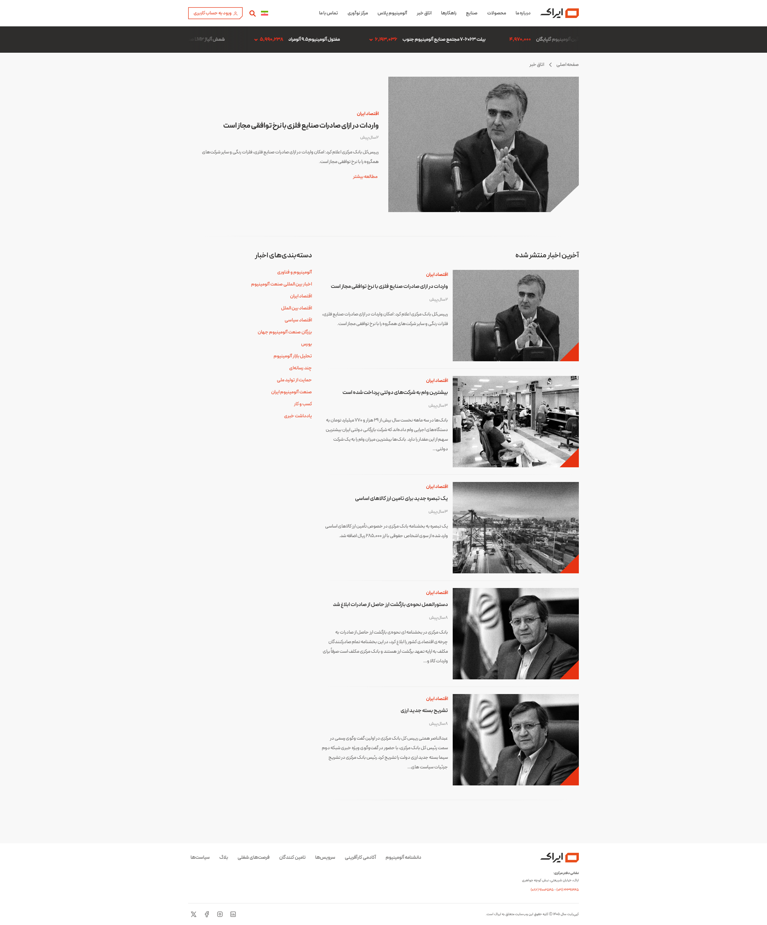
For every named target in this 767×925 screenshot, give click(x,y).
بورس (306, 344)
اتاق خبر (424, 13)
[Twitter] (193, 914)
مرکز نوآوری (358, 13)
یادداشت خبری (298, 416)
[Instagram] (220, 914)
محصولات (496, 13)
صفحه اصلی (567, 64)
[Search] (252, 13)
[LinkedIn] (233, 914)
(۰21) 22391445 (567, 890)
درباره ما (523, 13)
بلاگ (223, 857)
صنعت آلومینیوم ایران (291, 392)
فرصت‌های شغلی (254, 857)
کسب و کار (303, 404)
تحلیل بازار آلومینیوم (293, 356)
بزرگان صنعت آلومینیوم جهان (285, 332)
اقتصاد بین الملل (296, 308)
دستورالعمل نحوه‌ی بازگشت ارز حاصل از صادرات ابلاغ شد (390, 605)
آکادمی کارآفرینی (360, 857)
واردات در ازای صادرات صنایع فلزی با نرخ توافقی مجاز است (301, 125)
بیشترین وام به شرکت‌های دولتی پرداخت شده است (395, 393)
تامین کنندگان (292, 857)
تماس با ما (328, 13)
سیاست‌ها (200, 857)
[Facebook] (206, 914)
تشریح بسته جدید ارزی (424, 711)
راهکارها (448, 13)
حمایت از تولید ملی (294, 380)
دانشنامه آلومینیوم (403, 857)
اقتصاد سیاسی (298, 320)
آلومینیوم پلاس (392, 13)
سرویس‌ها (325, 857)
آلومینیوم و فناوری (294, 272)
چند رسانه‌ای (300, 368)
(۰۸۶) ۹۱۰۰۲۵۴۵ (542, 890)
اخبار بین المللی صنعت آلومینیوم (281, 284)
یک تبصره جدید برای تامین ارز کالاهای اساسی (401, 499)
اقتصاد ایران (368, 113)
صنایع (472, 13)
